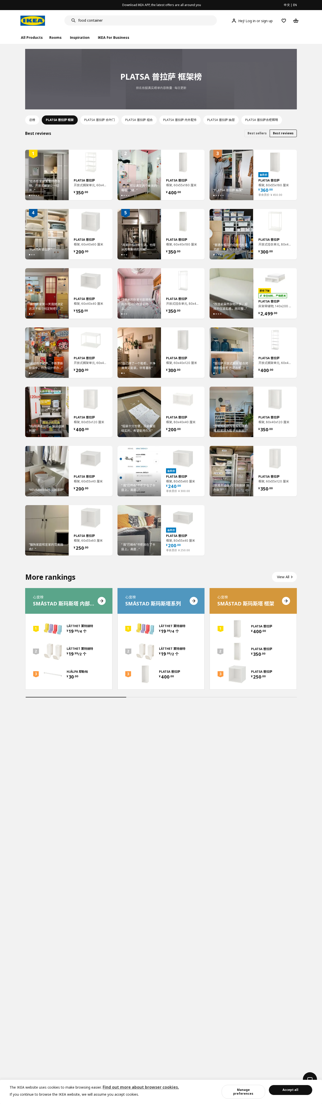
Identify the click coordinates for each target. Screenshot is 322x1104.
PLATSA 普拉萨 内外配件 (180, 120)
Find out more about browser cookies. (141, 1087)
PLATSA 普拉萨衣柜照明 (261, 120)
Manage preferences (243, 1091)
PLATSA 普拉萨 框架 (60, 120)
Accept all (290, 1090)
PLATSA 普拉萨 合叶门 (99, 120)
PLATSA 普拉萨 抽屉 (221, 120)
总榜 (32, 120)
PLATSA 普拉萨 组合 (139, 120)
